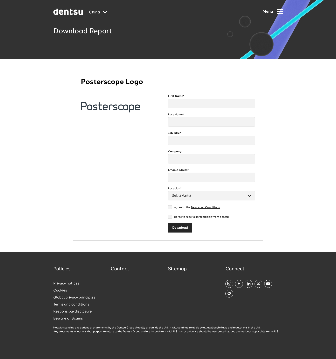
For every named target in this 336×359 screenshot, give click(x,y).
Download (180, 227)
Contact (120, 269)
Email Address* (178, 170)
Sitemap (177, 269)
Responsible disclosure (72, 311)
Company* (175, 151)
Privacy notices (66, 283)
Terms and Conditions (205, 207)
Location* (175, 188)
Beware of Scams (68, 318)
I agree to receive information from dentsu (201, 217)
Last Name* (176, 114)
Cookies (60, 290)
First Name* (176, 96)
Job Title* (174, 133)
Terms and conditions (71, 304)
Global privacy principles (74, 297)
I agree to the (196, 207)
